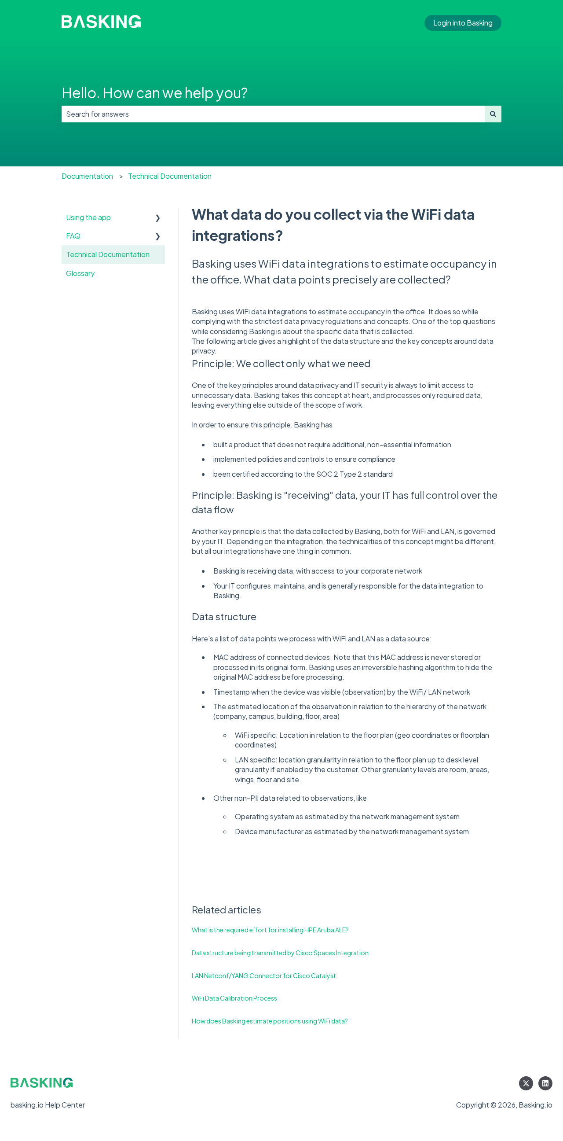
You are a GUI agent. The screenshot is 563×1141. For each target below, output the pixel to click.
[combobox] (273, 114)
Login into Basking (463, 22)
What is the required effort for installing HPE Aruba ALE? (270, 930)
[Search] (493, 114)
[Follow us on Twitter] (526, 1083)
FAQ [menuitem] (73, 235)
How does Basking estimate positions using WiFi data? (270, 1021)
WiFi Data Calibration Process (234, 998)
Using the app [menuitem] (88, 217)
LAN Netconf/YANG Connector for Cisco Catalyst (264, 975)
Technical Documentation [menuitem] (108, 254)
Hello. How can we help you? (155, 92)
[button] (158, 218)
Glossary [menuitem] (80, 273)
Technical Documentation (170, 175)
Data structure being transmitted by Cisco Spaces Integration (280, 953)
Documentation (87, 175)
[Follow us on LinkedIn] (545, 1083)
